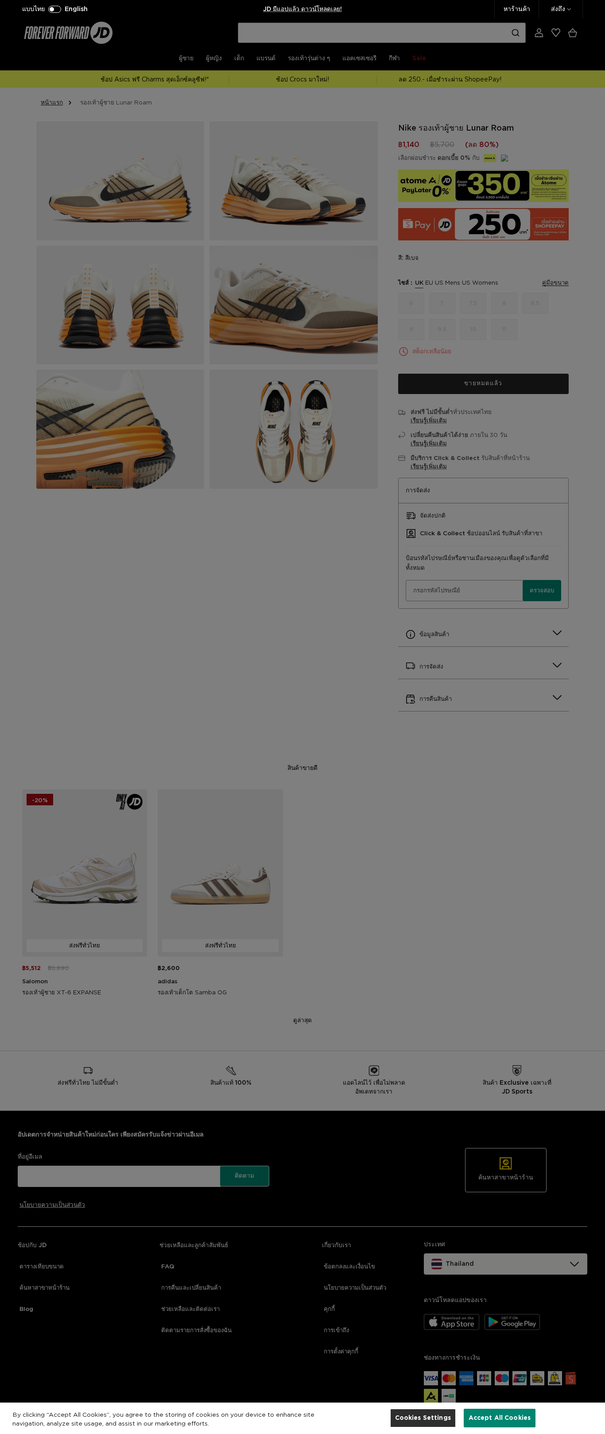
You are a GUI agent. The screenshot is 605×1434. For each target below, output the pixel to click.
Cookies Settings (423, 1417)
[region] (302, 1418)
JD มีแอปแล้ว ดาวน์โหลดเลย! (302, 9)
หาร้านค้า (517, 9)
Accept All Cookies (500, 1417)
